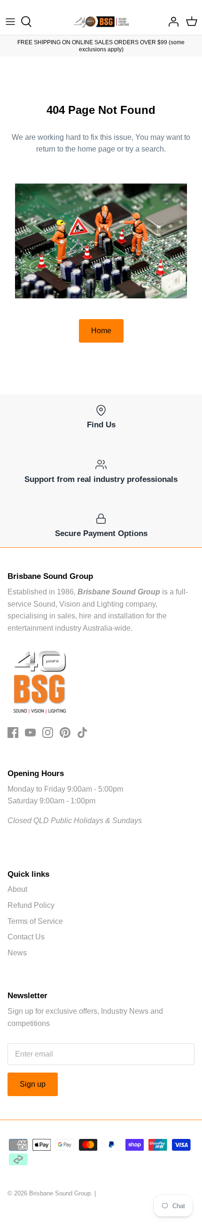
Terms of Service (35, 921)
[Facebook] (13, 732)
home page (96, 149)
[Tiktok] (82, 732)
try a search (144, 149)
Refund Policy (31, 905)
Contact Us (26, 937)
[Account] (171, 21)
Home (101, 331)
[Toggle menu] (10, 21)
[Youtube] (30, 732)
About (17, 889)
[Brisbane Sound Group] (101, 21)
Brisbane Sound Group (60, 1193)
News (17, 953)
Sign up (33, 1084)
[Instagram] (47, 732)
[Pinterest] (65, 732)
